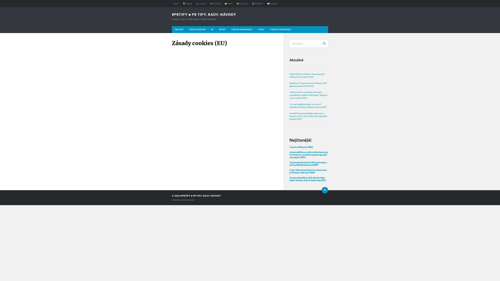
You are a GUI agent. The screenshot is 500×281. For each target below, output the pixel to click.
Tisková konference (241, 29)
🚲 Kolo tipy (201, 3)
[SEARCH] (324, 43)
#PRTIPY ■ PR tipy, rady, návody (204, 14)
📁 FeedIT (229, 3)
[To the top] (325, 190)
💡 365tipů (187, 3)
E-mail (261, 29)
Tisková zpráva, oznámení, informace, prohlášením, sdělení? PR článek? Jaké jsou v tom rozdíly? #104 (308, 95)
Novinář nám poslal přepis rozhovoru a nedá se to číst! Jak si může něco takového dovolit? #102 (308, 116)
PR (212, 29)
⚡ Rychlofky (215, 3)
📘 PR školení (257, 3)
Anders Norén (188, 200)
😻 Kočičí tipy (242, 3)
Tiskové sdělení (197, 29)
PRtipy (222, 29)
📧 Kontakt (271, 3)
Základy (179, 29)
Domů (176, 3)
